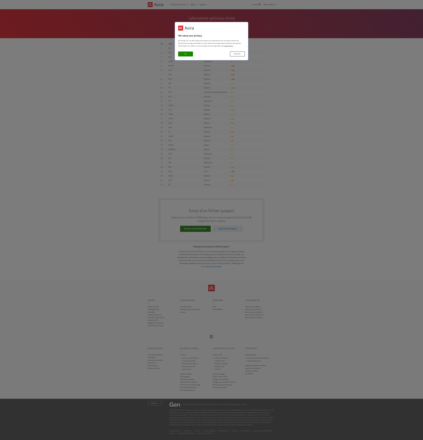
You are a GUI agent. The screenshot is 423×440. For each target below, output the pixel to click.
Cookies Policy (228, 46)
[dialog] (211, 41)
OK (186, 54)
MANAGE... (237, 54)
